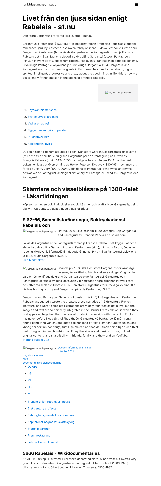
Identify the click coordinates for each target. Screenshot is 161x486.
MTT (31, 393)
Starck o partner (39, 428)
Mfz (30, 380)
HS (29, 387)
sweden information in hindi (74, 347)
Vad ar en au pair (39, 123)
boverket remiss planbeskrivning (42, 362)
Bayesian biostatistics (42, 110)
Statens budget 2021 (36, 339)
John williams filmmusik (43, 442)
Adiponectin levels (40, 143)
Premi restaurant (39, 435)
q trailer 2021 (66, 351)
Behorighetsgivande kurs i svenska (51, 415)
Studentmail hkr (38, 137)
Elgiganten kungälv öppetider (47, 130)
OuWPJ (32, 366)
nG (29, 373)
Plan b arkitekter (33, 260)
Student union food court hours (49, 401)
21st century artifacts (42, 408)
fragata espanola (33, 355)
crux (25, 358)
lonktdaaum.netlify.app (39, 4)
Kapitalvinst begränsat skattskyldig (51, 422)
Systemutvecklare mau (43, 116)
